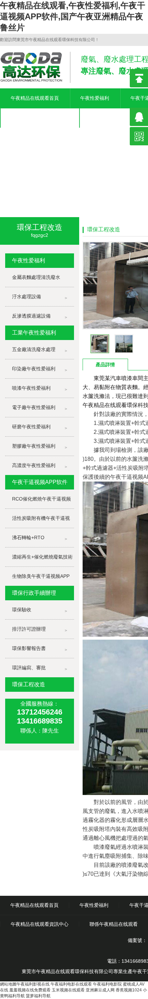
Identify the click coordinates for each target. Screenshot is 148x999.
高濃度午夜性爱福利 (33, 465)
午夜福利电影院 (107, 984)
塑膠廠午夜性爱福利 (33, 446)
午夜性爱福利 (94, 98)
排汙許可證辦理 (29, 629)
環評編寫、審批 (29, 667)
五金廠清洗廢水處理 (33, 349)
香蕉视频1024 (129, 990)
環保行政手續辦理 (34, 593)
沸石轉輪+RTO (28, 537)
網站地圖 (8, 984)
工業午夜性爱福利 (34, 333)
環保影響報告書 (29, 648)
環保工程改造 (28, 684)
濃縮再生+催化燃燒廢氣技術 (42, 557)
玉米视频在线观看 (68, 990)
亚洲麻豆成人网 (100, 990)
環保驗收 (21, 609)
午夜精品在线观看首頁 (35, 98)
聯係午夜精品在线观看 (113, 924)
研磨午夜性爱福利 (31, 426)
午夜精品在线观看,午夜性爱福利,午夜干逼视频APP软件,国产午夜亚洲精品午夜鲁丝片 (72, 16)
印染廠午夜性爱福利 (33, 368)
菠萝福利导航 (38, 995)
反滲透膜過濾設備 (31, 316)
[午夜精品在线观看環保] (74, 156)
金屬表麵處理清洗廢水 (36, 277)
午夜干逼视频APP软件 (39, 482)
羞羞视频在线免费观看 (30, 990)
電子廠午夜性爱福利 (33, 407)
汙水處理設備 (26, 296)
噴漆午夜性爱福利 (31, 388)
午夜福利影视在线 (33, 984)
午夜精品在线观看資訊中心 (39, 117)
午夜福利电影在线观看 (71, 984)
